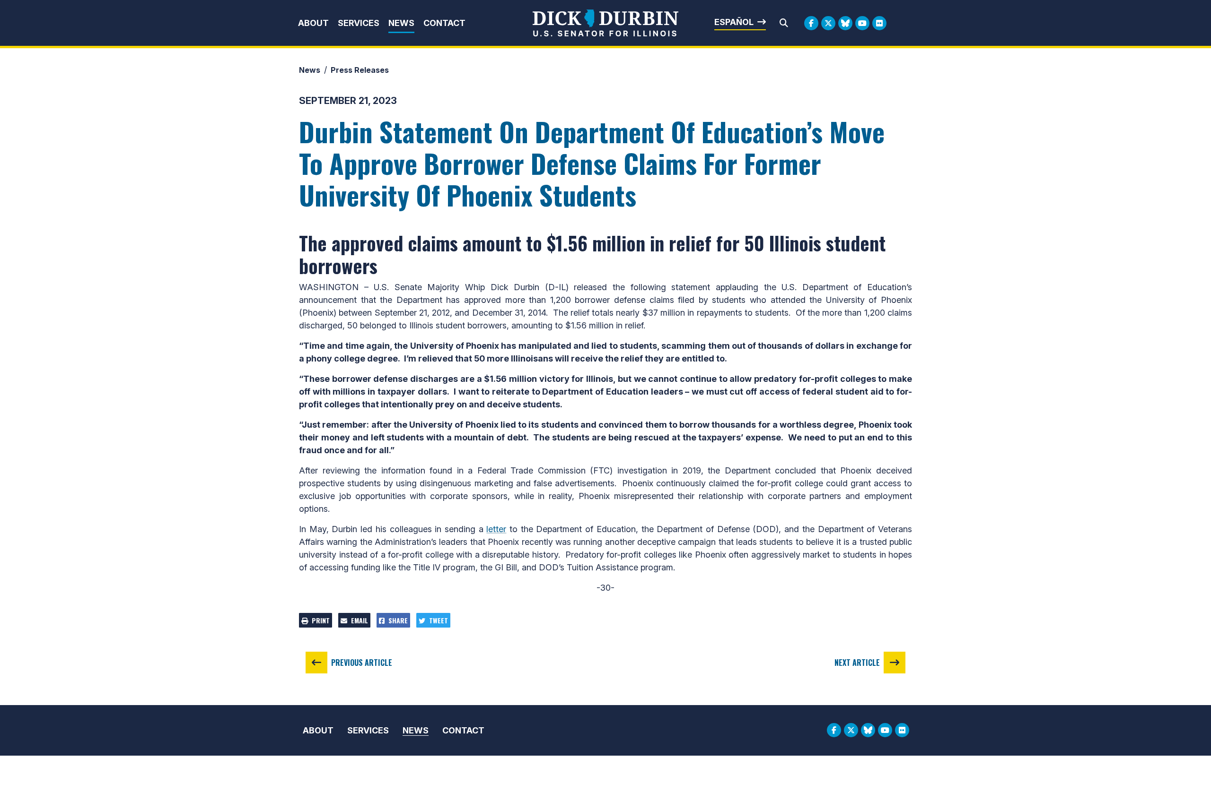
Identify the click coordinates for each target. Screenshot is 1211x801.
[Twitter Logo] (828, 23)
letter (496, 529)
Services (358, 23)
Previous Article (361, 662)
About (313, 23)
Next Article (857, 662)
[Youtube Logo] (862, 23)
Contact (444, 23)
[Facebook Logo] (811, 23)
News (401, 23)
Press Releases (360, 70)
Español (734, 22)
